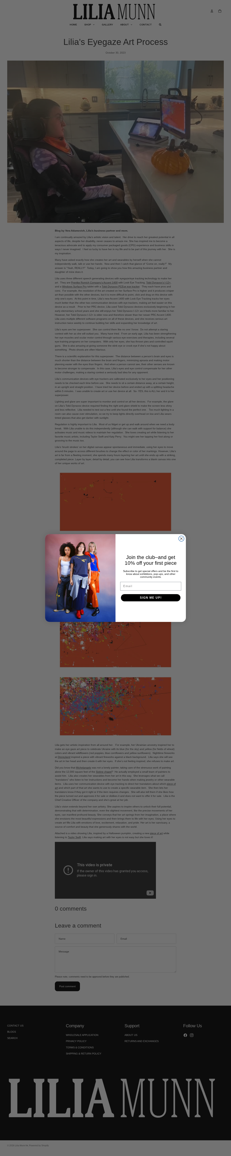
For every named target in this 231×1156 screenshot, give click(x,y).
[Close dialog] (181, 538)
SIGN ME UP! (151, 597)
